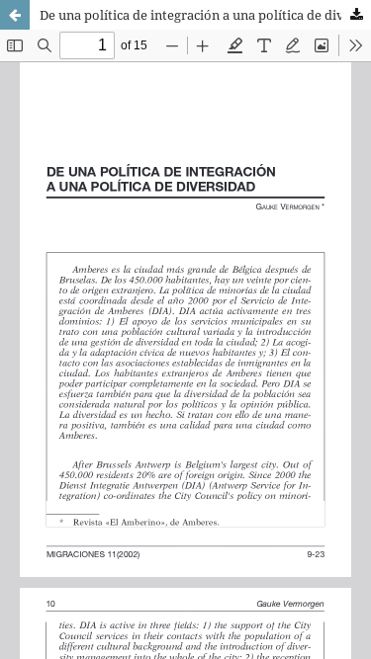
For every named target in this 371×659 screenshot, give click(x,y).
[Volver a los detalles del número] (15, 15)
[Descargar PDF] (356, 15)
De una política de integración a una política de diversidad (205, 15)
